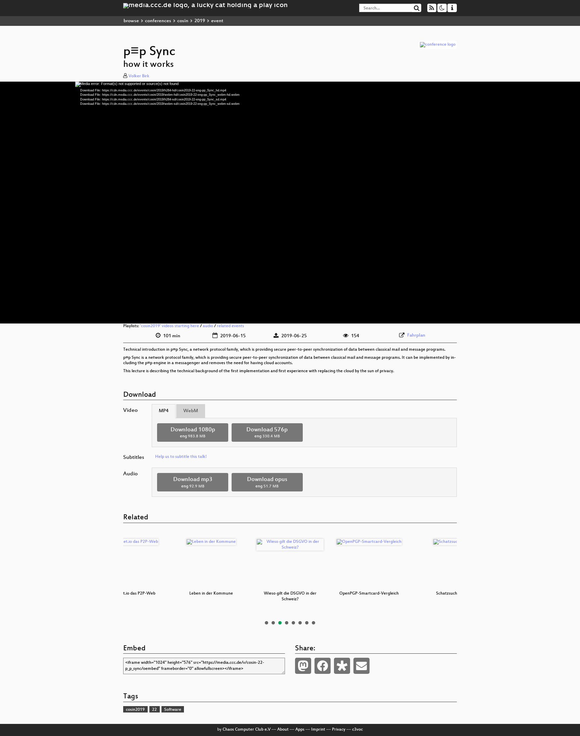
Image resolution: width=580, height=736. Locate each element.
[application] (290, 202)
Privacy (338, 729)
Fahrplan (416, 335)
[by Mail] (361, 666)
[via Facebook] (323, 666)
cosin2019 (135, 709)
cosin (182, 21)
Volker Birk (139, 76)
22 (154, 709)
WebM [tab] (190, 411)
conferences (158, 21)
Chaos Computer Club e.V (247, 729)
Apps (299, 729)
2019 (199, 21)
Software (172, 709)
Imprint (318, 729)
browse (131, 21)
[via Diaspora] (342, 666)
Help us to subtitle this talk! (181, 456)
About (283, 729)
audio (208, 326)
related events (230, 326)
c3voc (357, 729)
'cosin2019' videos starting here (169, 326)
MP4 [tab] (163, 411)
